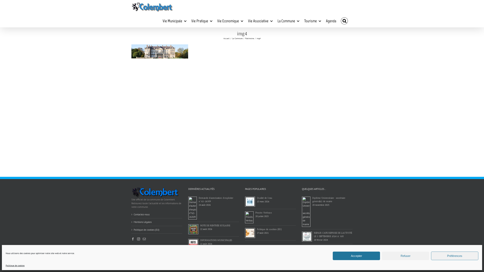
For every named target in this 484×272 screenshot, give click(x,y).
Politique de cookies (15, 265)
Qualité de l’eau (264, 198)
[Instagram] (138, 238)
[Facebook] (132, 238)
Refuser (405, 255)
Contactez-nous (142, 214)
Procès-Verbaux (263, 212)
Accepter (356, 255)
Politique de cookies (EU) (146, 229)
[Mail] (144, 238)
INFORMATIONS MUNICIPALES (216, 240)
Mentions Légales (143, 222)
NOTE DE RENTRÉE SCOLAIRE (215, 225)
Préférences (454, 255)
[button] (344, 20)
